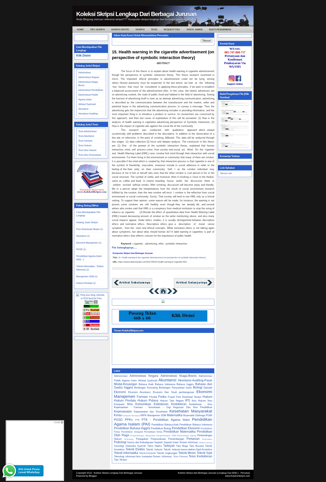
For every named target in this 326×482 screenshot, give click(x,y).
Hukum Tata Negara (172, 400)
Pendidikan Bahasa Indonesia (195, 424)
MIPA (144, 415)
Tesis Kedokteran (200, 456)
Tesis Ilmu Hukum (87, 150)
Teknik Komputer (147, 453)
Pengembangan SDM (166, 435)
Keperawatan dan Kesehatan (150, 411)
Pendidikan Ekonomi (186, 428)
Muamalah (189, 415)
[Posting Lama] (194, 285)
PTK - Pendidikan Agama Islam (166, 419)
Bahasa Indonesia (165, 384)
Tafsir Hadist (154, 445)
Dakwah (208, 387)
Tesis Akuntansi (86, 136)
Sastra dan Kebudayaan (140, 442)
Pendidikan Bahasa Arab (165, 424)
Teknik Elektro (135, 449)
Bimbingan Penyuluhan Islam (175, 387)
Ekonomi (120, 392)
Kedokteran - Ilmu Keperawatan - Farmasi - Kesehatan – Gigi (163, 406)
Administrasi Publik (88, 94)
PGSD (118, 419)
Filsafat (153, 396)
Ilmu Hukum (199, 400)
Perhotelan (129, 439)
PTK (137, 420)
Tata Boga (182, 445)
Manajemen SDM (156, 415)
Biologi (197, 387)
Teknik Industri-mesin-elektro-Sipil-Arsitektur (188, 449)
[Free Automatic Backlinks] (91, 307)
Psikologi (120, 442)
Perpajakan (142, 439)
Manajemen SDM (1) (87, 276)
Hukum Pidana (148, 400)
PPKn (129, 419)
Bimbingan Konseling (146, 387)
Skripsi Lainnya (205, 442)
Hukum (207, 396)
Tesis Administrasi (87, 131)
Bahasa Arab (146, 384)
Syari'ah (141, 445)
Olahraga (200, 415)
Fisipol (171, 396)
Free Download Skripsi (188, 396)
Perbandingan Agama (186, 435)
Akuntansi (83, 109)
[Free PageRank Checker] (91, 303)
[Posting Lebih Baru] (132, 285)
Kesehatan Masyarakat (190, 411)
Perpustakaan (158, 439)
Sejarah (158, 442)
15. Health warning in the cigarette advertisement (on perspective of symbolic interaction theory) (163, 55)
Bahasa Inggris (185, 384)
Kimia (118, 415)
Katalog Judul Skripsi (87, 222)
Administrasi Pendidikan (90, 90)
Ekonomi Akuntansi (139, 392)
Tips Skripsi (97, 29)
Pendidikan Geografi (132, 432)
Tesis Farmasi (85, 140)
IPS (187, 400)
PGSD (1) (81, 249)
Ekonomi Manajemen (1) (88, 242)
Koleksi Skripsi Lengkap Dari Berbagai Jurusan (136, 14)
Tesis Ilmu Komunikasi (89, 155)
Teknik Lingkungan (167, 453)
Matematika (174, 415)
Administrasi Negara (88, 77)
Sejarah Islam (171, 442)
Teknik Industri (154, 449)
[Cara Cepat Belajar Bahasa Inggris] (163, 302)
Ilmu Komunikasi (139, 404)
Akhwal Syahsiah (87, 104)
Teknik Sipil (204, 452)
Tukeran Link (226, 173)
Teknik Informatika (126, 452)
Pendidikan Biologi (161, 428)
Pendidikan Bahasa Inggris (132, 428)
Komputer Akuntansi (131, 416)
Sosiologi (119, 445)
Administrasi (84, 72)
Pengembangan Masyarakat (142, 435)
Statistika (130, 445)
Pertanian (193, 438)
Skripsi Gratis (120, 29)
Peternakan (207, 439)
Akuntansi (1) (83, 236)
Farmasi (142, 396)
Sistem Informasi (188, 442)
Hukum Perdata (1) (86, 283)
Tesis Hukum (84, 145)
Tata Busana (196, 445)
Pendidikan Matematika (180, 431)
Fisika (162, 396)
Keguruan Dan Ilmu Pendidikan (192, 407)
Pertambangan (176, 439)
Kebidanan (161, 404)
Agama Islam (85, 99)
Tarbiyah (169, 445)
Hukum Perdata (125, 400)
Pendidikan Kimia (153, 432)
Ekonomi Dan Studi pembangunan (173, 392)
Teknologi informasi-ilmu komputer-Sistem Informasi (143, 456)
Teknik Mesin (187, 452)
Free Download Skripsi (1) (89, 229)
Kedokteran (179, 404)
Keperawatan (123, 411)
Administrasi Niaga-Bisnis (179, 375)
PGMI (209, 415)
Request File (172, 29)
